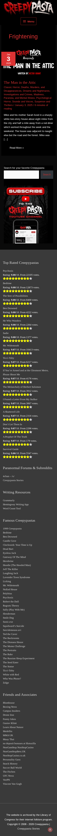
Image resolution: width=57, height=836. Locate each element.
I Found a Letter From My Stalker (20, 399)
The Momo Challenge (14, 646)
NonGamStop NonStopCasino (18, 747)
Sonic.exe (8, 621)
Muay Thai (8, 739)
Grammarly (9, 500)
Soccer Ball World (12, 767)
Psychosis (8, 270)
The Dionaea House (13, 642)
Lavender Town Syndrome (16, 577)
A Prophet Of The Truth (15, 436)
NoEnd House (10, 589)
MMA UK (8, 735)
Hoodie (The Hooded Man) (17, 565)
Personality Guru (11, 759)
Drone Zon (8, 715)
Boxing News (10, 706)
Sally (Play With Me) (14, 609)
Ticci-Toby (8, 358)
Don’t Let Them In (12, 424)
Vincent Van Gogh (12, 784)
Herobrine (8, 561)
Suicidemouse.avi (12, 630)
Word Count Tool (12, 508)
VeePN (6, 779)
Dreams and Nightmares (36, 90)
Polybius (7, 593)
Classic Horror (12, 87)
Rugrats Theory (11, 605)
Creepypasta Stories (13, 480)
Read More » (17, 148)
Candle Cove (9, 541)
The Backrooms (11, 638)
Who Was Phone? (12, 678)
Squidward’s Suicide (13, 626)
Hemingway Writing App (16, 504)
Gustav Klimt (10, 723)
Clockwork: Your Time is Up (17, 545)
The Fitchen (9, 771)
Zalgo (6, 682)
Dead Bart (8, 549)
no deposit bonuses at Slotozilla (19, 743)
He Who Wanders (12, 320)
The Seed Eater (10, 662)
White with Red (11, 674)
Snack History (10, 763)
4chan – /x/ (8, 476)
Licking (7, 581)
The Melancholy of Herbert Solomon (22, 387)
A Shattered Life (11, 411)
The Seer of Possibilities (15, 295)
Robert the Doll (11, 601)
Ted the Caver (10, 634)
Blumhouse (9, 702)
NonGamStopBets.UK (14, 751)
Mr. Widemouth (11, 345)
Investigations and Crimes (18, 94)
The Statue (8, 666)
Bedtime (7, 283)
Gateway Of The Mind (14, 557)
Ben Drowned (10, 308)
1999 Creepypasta (12, 528)
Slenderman (9, 613)
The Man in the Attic (20, 82)
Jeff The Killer (10, 569)
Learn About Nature (13, 727)
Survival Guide (11, 449)
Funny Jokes (9, 719)
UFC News (8, 775)
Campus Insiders (11, 711)
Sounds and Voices (22, 101)
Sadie (6, 333)
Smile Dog (8, 617)
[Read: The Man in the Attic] (28, 62)
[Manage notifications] (50, 829)
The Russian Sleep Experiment (18, 658)
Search (47, 174)
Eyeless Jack (9, 553)
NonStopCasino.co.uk (14, 755)
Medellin (7, 731)
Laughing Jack (10, 573)
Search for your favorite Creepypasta (24, 168)
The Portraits (9, 650)
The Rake (8, 654)
